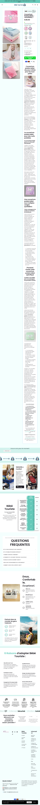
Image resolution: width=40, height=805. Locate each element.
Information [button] (34, 732)
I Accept (29, 802)
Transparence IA (34, 771)
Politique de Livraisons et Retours (33, 740)
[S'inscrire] (37, 716)
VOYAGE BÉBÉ (23, 738)
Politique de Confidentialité (34, 744)
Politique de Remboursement (34, 747)
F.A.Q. (32, 759)
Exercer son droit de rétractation (33, 775)
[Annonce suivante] (38, 1)
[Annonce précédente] (2, 1)
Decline (34, 802)
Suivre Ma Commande (33, 764)
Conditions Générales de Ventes (34, 751)
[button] (2, 5)
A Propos (23, 747)
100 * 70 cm (27, 44)
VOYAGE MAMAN (23, 741)
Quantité (26, 46)
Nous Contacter (33, 767)
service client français (30, 438)
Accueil (23, 735)
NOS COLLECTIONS (19, 487)
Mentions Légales (33, 736)
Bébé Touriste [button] (24, 732)
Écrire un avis (7, 450)
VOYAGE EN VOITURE (24, 745)
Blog (32, 761)
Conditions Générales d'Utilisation (33, 756)
